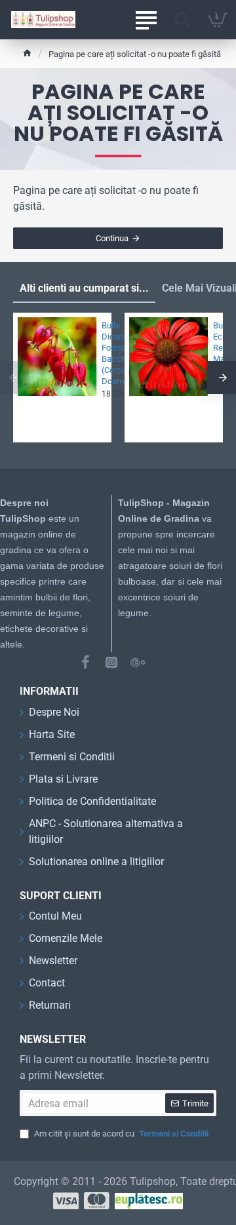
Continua (112, 238)
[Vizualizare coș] (218, 19)
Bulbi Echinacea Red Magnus (214, 342)
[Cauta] (182, 19)
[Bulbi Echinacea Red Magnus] (168, 356)
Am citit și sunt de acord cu (120, 1133)
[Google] (138, 662)
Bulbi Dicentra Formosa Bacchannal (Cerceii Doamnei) (103, 353)
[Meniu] (146, 19)
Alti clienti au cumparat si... (84, 288)
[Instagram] (111, 662)
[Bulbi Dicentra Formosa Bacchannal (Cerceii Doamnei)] (57, 356)
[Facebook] (85, 662)
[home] (27, 53)
